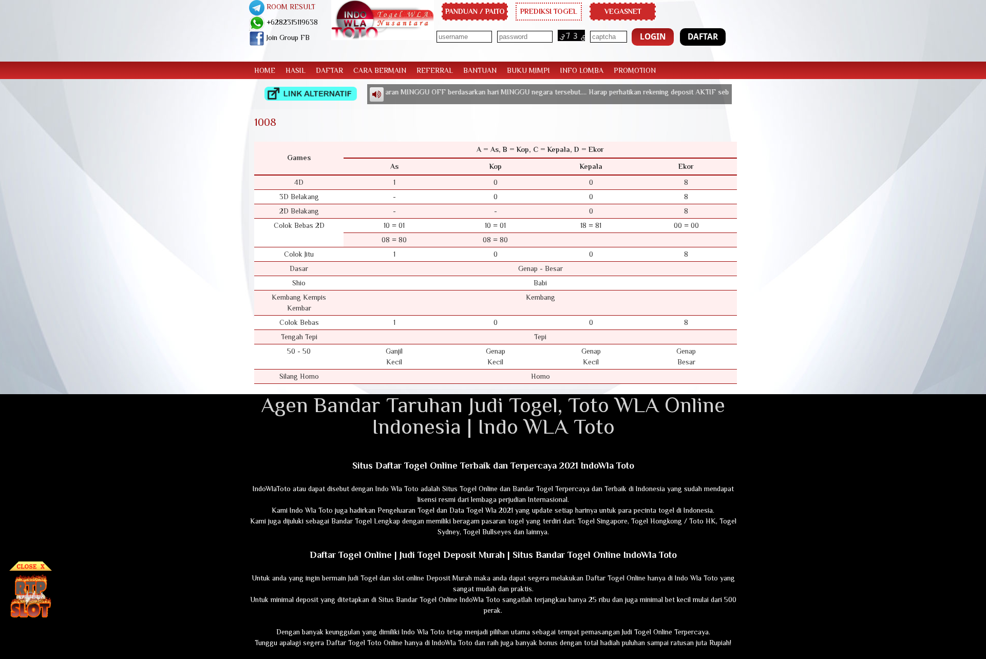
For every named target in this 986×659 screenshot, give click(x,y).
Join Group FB (287, 37)
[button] (653, 37)
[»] (310, 94)
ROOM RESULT (289, 7)
